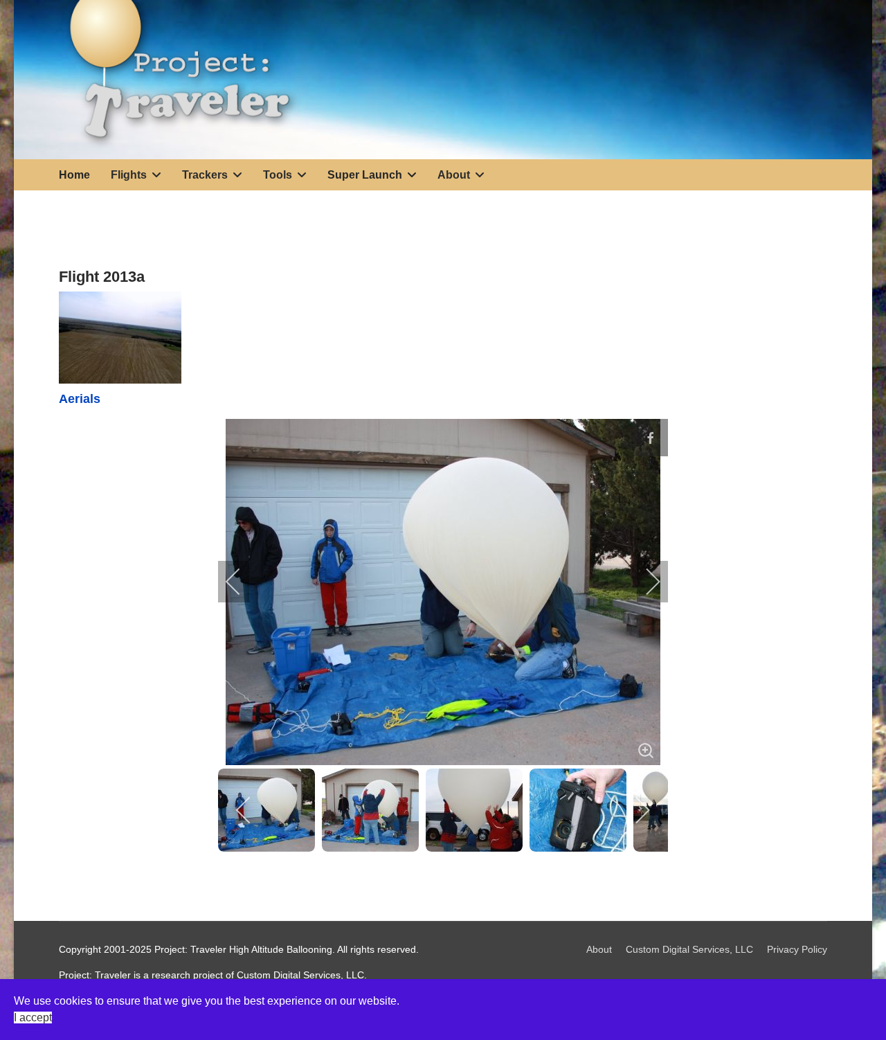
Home (74, 175)
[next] (644, 582)
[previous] (242, 582)
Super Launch (364, 175)
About (599, 949)
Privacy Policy (797, 949)
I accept (33, 1017)
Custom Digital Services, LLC (689, 949)
